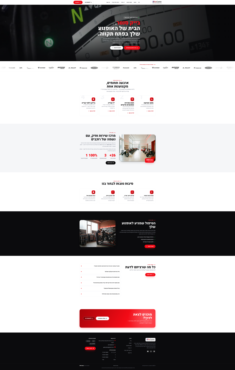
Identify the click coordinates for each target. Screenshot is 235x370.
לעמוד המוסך (151, 246)
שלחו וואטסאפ (101, 318)
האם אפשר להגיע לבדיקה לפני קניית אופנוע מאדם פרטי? (106, 283)
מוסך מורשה (129, 2)
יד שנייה (123, 2)
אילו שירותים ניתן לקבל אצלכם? (112, 271)
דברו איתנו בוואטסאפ (131, 48)
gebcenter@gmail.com (108, 347)
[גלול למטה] (117, 58)
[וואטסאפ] (151, 351)
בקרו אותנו (110, 163)
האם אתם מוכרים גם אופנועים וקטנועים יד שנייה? (108, 277)
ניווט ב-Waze (89, 348)
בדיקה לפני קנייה (115, 2)
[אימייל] (148, 351)
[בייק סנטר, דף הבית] (157, 2)
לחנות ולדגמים (117, 48)
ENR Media (82, 365)
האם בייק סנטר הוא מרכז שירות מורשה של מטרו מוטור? (107, 266)
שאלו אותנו (149, 274)
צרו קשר (108, 2)
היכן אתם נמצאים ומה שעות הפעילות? (111, 294)
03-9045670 (88, 318)
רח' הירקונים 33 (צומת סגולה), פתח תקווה (106, 341)
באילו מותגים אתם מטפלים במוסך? (112, 288)
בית (139, 2)
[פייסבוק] (154, 351)
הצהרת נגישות (115, 365)
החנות (135, 2)
